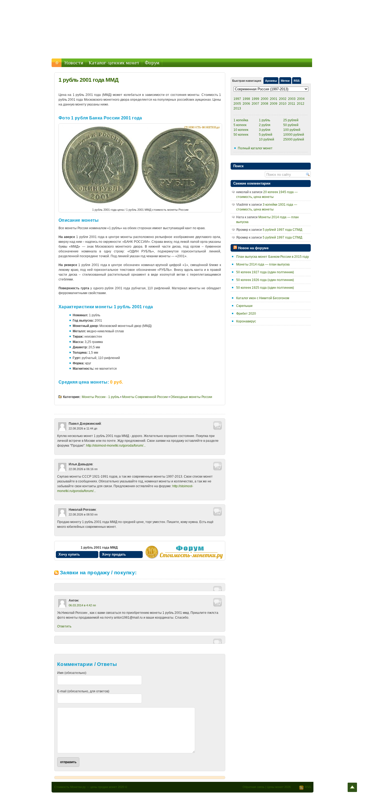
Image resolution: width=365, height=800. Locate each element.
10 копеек (241, 130)
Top (352, 787)
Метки (285, 80)
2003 (292, 99)
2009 (273, 104)
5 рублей (265, 134)
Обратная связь (254, 787)
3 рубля (264, 130)
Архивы (271, 80)
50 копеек (241, 134)
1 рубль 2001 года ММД (88, 80)
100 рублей (291, 130)
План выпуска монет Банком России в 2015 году (272, 257)
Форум (152, 62)
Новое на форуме (253, 248)
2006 (246, 104)
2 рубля (264, 125)
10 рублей (266, 139)
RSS (297, 80)
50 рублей (290, 125)
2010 (282, 104)
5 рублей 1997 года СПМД (282, 230)
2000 (264, 99)
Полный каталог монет (255, 148)
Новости (73, 62)
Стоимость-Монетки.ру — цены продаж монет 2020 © (90, 787)
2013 (237, 108)
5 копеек (240, 125)
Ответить (64, 626)
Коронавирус (246, 321)
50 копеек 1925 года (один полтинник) (265, 288)
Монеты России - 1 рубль (100, 397)
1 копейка (241, 120)
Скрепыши (244, 306)
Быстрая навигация (246, 80)
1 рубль (264, 120)
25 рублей (290, 120)
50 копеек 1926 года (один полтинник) (265, 280)
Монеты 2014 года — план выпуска (263, 264)
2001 (273, 99)
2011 (291, 104)
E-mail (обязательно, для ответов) (83, 691)
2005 (237, 104)
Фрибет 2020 (246, 313)
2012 (300, 104)
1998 (246, 99)
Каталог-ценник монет (114, 62)
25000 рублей (293, 139)
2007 (255, 104)
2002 (282, 99)
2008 (264, 104)
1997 (237, 99)
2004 (301, 99)
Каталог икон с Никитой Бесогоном (262, 298)
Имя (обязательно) (71, 673)
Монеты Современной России (145, 397)
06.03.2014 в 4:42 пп (82, 605)
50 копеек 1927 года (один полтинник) (265, 272)
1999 (255, 99)
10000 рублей (293, 134)
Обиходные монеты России (191, 397)
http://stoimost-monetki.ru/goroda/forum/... (116, 445)
